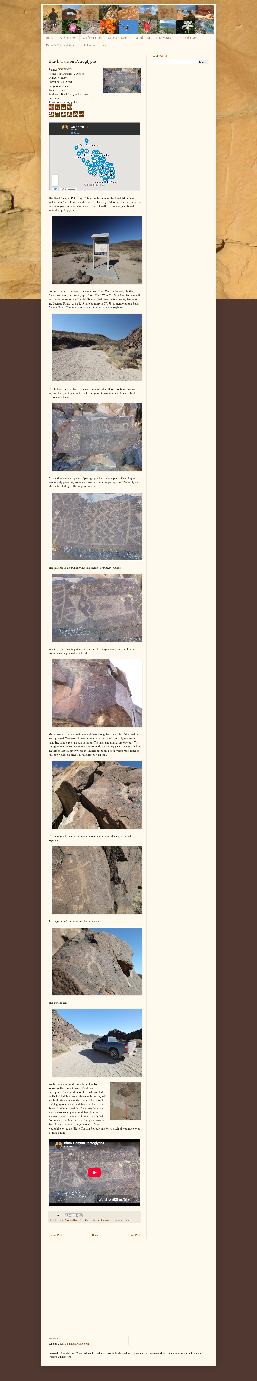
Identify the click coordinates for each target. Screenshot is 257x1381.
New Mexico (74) (166, 38)
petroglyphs (116, 1220)
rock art (126, 1220)
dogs (107, 1220)
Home (49, 38)
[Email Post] (57, 1214)
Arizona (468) (68, 38)
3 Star (60, 1220)
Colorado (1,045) (118, 38)
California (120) (92, 38)
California (90, 1220)
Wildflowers (88, 45)
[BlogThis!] (70, 1215)
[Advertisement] (180, 93)
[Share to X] (73, 1215)
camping (100, 1220)
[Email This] (66, 1215)
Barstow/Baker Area (74, 1220)
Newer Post (55, 1235)
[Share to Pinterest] (81, 1215)
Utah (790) (190, 38)
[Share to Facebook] (77, 1215)
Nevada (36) (142, 38)
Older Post (134, 1235)
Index (104, 45)
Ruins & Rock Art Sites (60, 45)
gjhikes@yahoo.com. (78, 1343)
